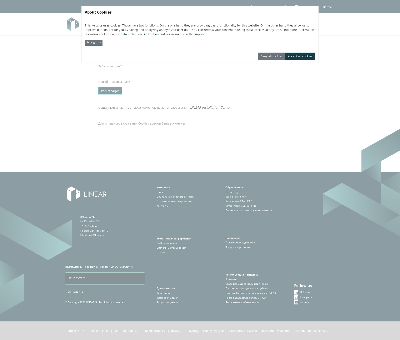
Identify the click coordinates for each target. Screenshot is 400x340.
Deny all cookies (271, 56)
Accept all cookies (300, 56)
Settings (91, 42)
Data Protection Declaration (139, 34)
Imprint (199, 34)
